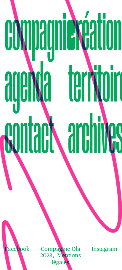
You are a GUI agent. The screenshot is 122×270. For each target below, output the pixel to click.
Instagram (104, 249)
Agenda (28, 83)
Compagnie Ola (60, 249)
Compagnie (29, 31)
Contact (29, 134)
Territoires (92, 83)
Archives (92, 134)
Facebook (17, 249)
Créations (92, 31)
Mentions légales (66, 258)
